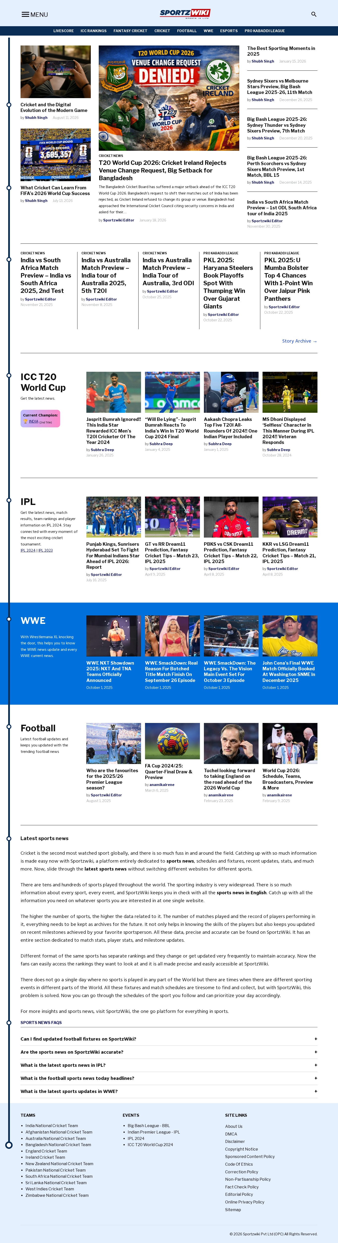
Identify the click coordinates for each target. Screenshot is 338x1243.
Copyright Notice (241, 1149)
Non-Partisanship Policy (248, 1179)
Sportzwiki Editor (118, 220)
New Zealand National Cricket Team (59, 1163)
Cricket (162, 31)
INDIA (33, 421)
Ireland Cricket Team (45, 1157)
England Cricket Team (46, 1151)
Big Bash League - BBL (149, 1125)
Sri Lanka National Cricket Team (56, 1182)
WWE (208, 31)
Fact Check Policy (242, 1187)
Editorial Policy (239, 1194)
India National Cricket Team (51, 1125)
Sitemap (233, 1209)
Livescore (63, 31)
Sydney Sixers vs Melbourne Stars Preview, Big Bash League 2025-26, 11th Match (279, 86)
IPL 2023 (45, 550)
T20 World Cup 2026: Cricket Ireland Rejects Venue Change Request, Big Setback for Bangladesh (162, 170)
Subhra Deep (102, 450)
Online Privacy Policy (244, 1202)
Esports (229, 31)
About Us (233, 1126)
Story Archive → (299, 341)
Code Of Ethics (239, 1164)
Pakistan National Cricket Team (55, 1170)
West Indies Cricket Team (49, 1189)
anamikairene (161, 785)
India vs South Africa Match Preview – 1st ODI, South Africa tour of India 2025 (282, 207)
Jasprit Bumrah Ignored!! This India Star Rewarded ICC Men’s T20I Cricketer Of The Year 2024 (113, 431)
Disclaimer (235, 1141)
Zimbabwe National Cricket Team (57, 1195)
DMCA (231, 1134)
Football (187, 31)
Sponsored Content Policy (250, 1156)
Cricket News (111, 155)
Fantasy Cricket (130, 31)
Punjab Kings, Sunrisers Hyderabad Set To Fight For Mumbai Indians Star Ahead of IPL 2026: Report (113, 556)
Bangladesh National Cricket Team (58, 1144)
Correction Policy (241, 1172)
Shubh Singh (36, 117)
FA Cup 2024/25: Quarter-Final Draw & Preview (169, 771)
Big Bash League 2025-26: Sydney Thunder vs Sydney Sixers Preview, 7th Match (277, 125)
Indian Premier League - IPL (154, 1132)
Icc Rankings (94, 31)
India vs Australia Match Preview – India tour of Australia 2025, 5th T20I (106, 276)
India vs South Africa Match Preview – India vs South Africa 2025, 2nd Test (46, 276)
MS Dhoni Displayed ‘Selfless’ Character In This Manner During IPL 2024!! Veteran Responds (288, 431)
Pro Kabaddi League (265, 31)
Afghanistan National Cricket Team (58, 1132)
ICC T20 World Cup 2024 (150, 1144)
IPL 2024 (28, 550)
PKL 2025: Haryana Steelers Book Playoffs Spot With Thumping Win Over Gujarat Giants (228, 283)
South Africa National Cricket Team (59, 1176)
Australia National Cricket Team (55, 1138)
